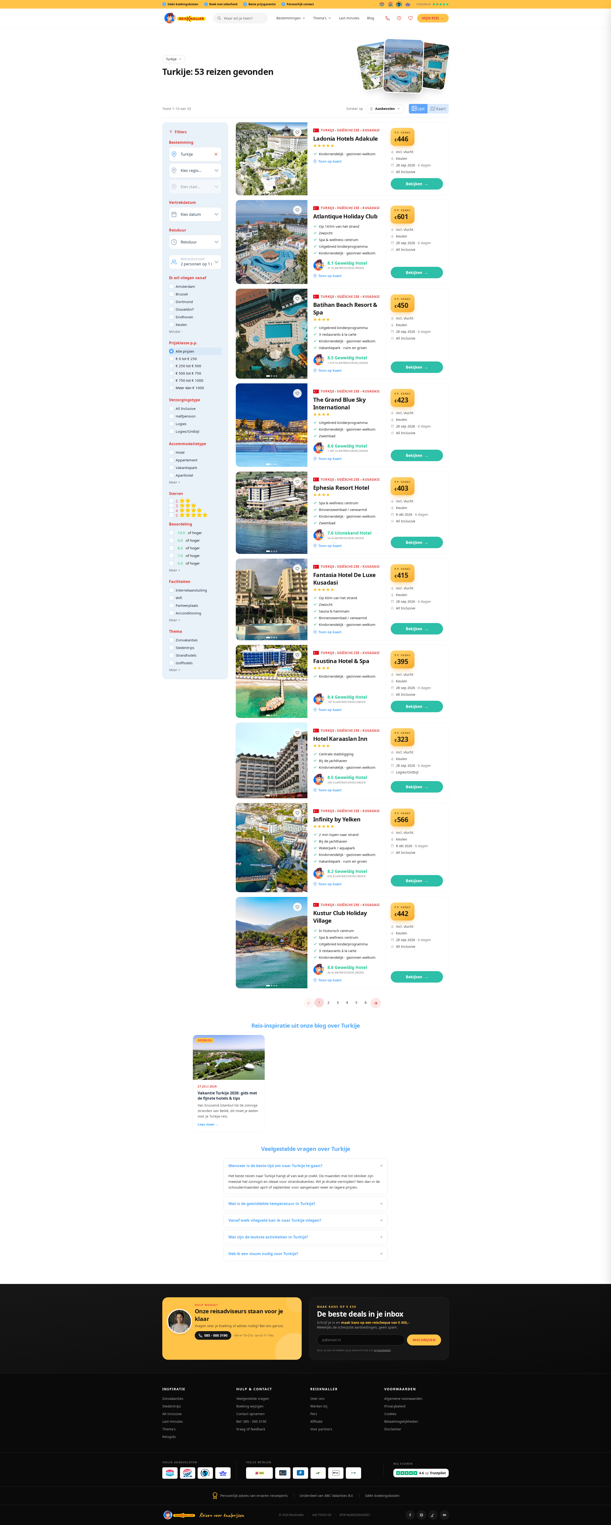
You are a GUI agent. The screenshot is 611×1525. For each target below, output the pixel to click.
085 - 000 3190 (215, 1335)
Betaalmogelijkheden (401, 1421)
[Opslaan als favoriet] (297, 132)
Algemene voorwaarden (403, 1398)
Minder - (176, 331)
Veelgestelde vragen (252, 1398)
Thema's (320, 18)
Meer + (174, 482)
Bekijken (417, 183)
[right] (375, 1003)
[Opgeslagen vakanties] (410, 18)
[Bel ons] (387, 18)
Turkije (171, 59)
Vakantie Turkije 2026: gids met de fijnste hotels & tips (227, 1095)
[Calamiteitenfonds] (399, 4)
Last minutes (349, 18)
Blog (370, 18)
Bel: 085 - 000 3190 (251, 1421)
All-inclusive (172, 1414)
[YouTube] (444, 1515)
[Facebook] (410, 1515)
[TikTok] (433, 1515)
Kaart (441, 108)
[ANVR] (382, 4)
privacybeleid (382, 1350)
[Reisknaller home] (184, 18)
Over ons (317, 1398)
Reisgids (169, 1436)
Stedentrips (171, 1406)
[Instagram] (421, 1515)
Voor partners (321, 1429)
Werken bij (318, 1406)
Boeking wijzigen (249, 1406)
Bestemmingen (288, 18)
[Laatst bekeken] (399, 18)
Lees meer (208, 1124)
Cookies (390, 1414)
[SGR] (390, 4)
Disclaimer (392, 1429)
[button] (216, 154)
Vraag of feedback (250, 1429)
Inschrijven (424, 1340)
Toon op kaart (330, 161)
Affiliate (316, 1421)
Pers (313, 1414)
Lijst (421, 108)
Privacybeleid (395, 1406)
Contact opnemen (250, 1414)
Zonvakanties (172, 1398)
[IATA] (408, 4)
